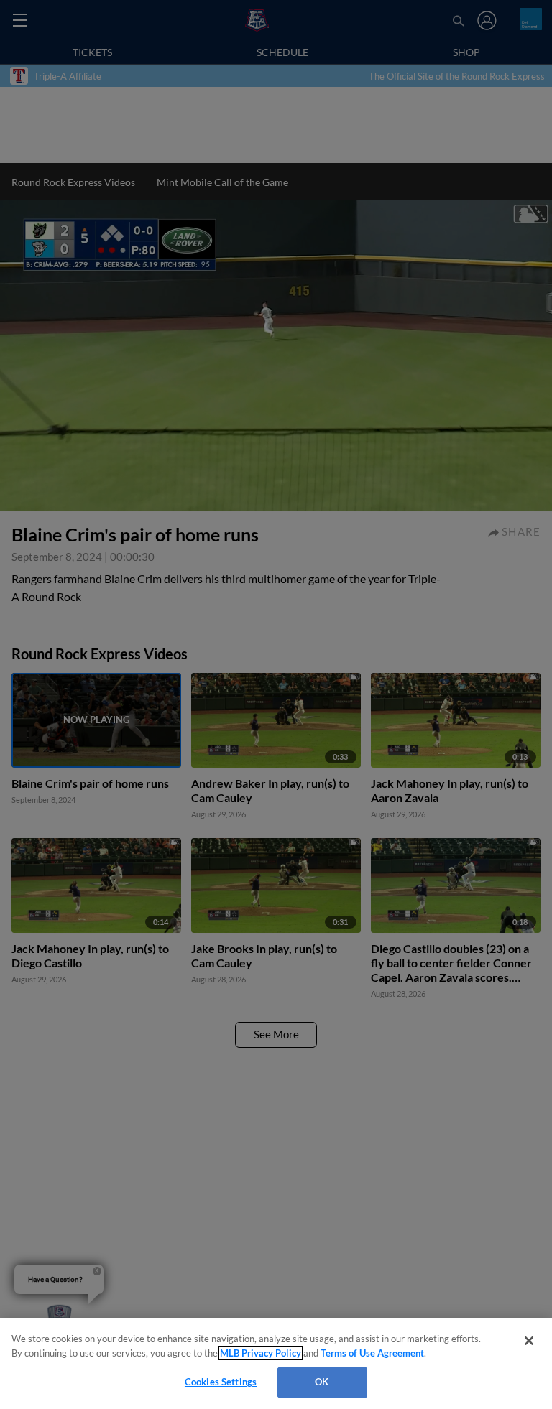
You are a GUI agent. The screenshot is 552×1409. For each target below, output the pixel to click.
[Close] (529, 1341)
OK (321, 1381)
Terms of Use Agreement (372, 1353)
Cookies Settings (221, 1381)
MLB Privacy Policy (260, 1353)
